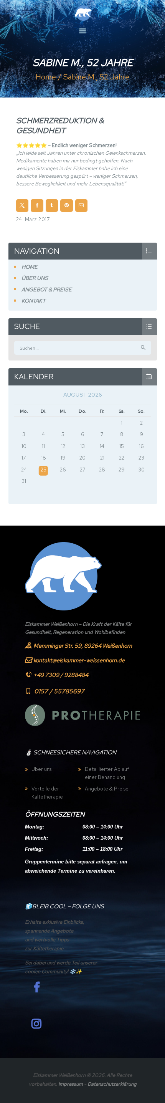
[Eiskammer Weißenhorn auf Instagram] (36, 1024)
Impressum (70, 1084)
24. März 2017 (33, 219)
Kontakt (33, 300)
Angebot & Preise (46, 289)
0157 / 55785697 (59, 691)
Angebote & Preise (107, 788)
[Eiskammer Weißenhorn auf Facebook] (36, 987)
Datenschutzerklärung (112, 1084)
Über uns (34, 278)
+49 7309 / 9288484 (60, 674)
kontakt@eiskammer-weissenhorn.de (79, 660)
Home (46, 77)
